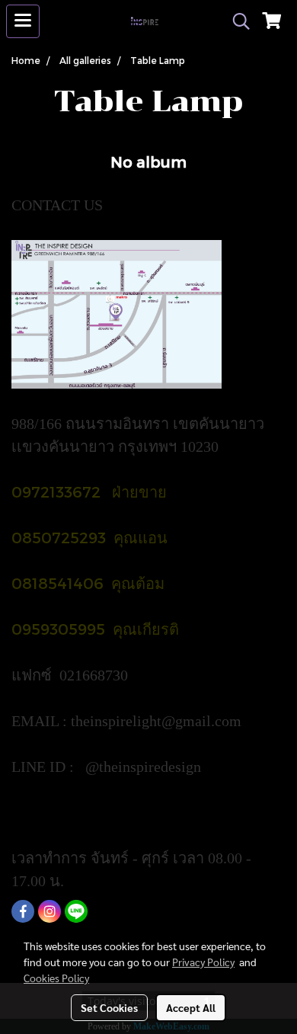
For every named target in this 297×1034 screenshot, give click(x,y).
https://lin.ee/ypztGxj (77, 812)
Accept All (191, 1007)
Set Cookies (109, 1007)
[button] (236, 21)
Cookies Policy (56, 977)
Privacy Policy (203, 961)
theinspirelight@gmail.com (158, 720)
